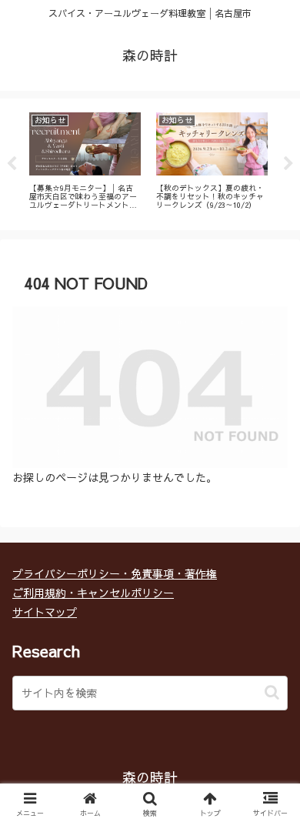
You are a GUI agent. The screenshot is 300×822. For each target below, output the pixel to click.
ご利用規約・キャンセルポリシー (93, 592)
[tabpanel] (85, 161)
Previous (11, 164)
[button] (271, 692)
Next (288, 164)
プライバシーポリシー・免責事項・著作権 (114, 573)
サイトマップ (44, 612)
